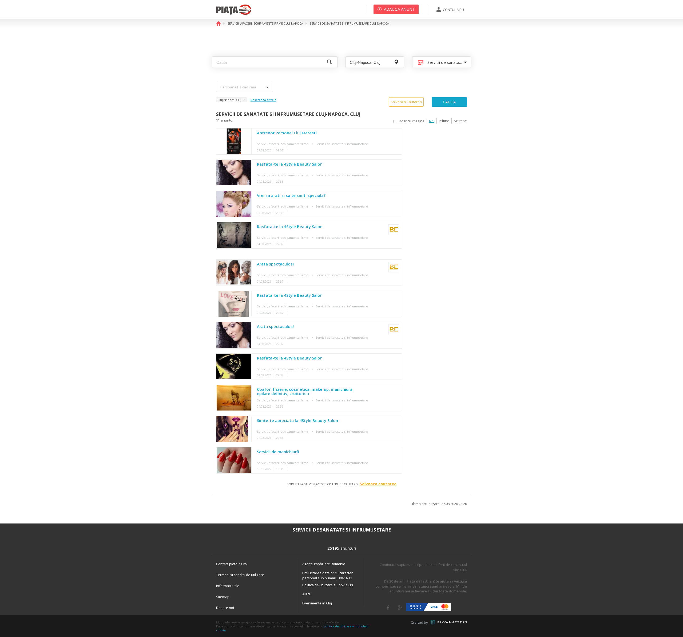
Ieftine (444, 120)
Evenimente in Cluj (317, 603)
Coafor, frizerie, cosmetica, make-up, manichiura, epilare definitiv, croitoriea (305, 391)
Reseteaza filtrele (263, 100)
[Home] (233, 14)
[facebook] (388, 607)
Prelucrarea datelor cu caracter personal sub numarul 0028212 (327, 575)
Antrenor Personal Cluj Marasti (287, 133)
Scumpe (460, 120)
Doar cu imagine (411, 121)
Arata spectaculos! (275, 264)
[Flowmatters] (449, 622)
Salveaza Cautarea (406, 101)
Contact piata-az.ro (231, 563)
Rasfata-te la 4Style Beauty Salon (290, 164)
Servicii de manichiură (278, 452)
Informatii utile (227, 585)
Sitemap (222, 596)
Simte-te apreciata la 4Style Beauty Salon (297, 420)
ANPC (306, 594)
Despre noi (225, 607)
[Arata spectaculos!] (233, 273)
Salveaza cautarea (378, 483)
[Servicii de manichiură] (233, 460)
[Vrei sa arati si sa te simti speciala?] (233, 204)
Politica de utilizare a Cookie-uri (327, 585)
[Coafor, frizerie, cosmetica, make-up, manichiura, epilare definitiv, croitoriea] (233, 398)
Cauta (449, 101)
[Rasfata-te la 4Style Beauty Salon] (233, 173)
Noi (431, 120)
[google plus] (400, 607)
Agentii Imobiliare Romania (323, 563)
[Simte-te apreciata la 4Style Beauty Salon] (233, 429)
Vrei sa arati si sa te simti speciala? (291, 195)
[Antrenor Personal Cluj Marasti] (233, 141)
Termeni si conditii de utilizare (240, 574)
